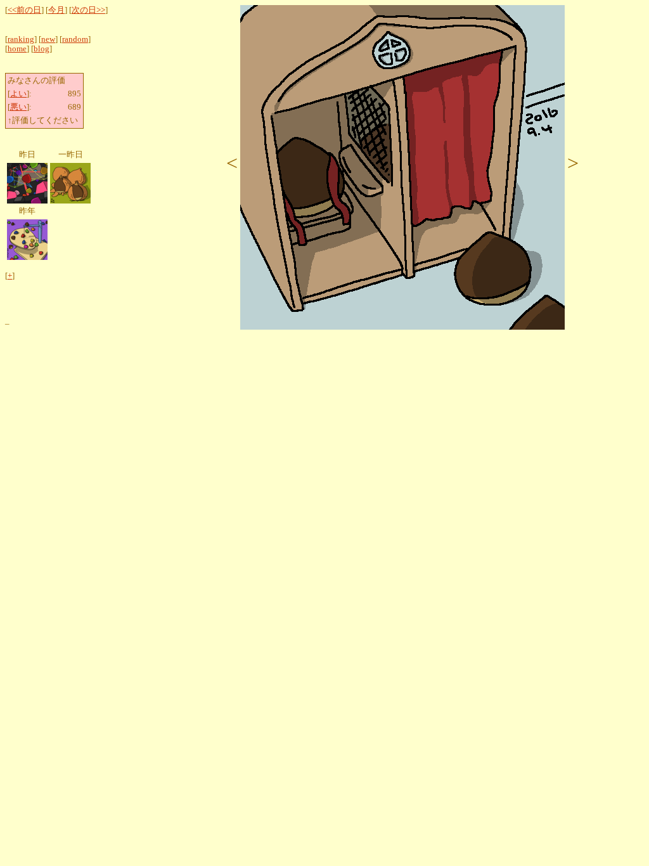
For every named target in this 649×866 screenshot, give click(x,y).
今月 (56, 10)
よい (18, 93)
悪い (18, 107)
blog (41, 48)
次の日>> (88, 10)
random (75, 39)
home (17, 48)
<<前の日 (24, 10)
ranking (21, 39)
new (48, 39)
